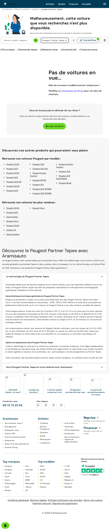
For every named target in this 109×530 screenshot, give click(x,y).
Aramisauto (7, 9)
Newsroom (9, 440)
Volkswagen (10, 483)
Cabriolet (68, 426)
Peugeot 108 (38, 184)
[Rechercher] (36, 40)
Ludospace (45, 443)
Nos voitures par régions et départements (71, 439)
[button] (66, 40)
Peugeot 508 (38, 164)
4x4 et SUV (69, 423)
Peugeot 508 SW (40, 168)
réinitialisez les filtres (72, 90)
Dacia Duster (12, 217)
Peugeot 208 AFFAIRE (42, 189)
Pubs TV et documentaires (17, 444)
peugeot (35, 9)
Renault (8, 466)
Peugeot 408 (12, 190)
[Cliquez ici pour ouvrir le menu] (104, 4)
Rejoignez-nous (12, 430)
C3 (41, 480)
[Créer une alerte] (5, 525)
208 (42, 466)
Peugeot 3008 (12, 173)
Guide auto (69, 433)
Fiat (27, 466)
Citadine (44, 423)
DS (26, 490)
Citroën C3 (11, 230)
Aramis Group (11, 447)
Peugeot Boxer (65, 183)
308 (42, 473)
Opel (7, 476)
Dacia (7, 480)
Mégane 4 (68, 480)
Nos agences (10, 426)
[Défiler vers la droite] (73, 40)
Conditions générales (18, 500)
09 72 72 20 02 (12, 405)
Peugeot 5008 (12, 186)
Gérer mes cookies (93, 500)
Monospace (45, 439)
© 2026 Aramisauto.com (54, 513)
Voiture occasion (22, 9)
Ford (27, 476)
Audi (7, 487)
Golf (66, 473)
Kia (26, 473)
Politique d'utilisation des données (65, 500)
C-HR (67, 466)
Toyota (28, 487)
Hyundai (29, 469)
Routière (44, 432)
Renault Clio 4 (39, 208)
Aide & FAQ (10, 433)
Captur (43, 487)
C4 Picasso (45, 483)
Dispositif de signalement (65, 503)
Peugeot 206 (64, 171)
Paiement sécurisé (41, 503)
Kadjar (67, 476)
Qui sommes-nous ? (14, 423)
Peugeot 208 (12, 168)
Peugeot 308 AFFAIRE (42, 193)
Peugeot (8, 469)
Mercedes (29, 483)
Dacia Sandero (12, 234)
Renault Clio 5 (12, 221)
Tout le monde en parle (15, 437)
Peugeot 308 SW (14, 182)
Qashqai (68, 487)
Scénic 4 (68, 483)
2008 (42, 469)
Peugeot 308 (12, 177)
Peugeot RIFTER (39, 180)
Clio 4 (67, 469)
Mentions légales (38, 500)
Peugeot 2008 (12, 164)
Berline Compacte (45, 427)
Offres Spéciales (71, 430)
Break (42, 436)
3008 (42, 476)
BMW (27, 480)
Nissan (8, 490)
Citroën (8, 473)
